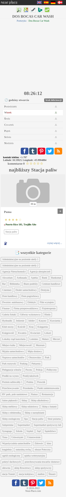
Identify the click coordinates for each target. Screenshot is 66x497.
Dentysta (45, 290)
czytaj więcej (53, 243)
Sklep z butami (49, 406)
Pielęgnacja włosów (11, 369)
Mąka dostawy (35, 351)
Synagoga (7, 431)
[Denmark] (60, 3)
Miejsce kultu (8, 345)
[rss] (58, 151)
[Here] (33, 10)
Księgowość (8, 333)
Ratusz (34, 394)
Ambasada (22, 277)
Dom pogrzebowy (30, 296)
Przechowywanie (10, 388)
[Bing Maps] (40, 10)
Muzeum (40, 345)
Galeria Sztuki (9, 314)
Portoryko (21, 20)
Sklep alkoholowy (40, 400)
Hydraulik (7, 320)
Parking (23, 363)
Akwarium (7, 277)
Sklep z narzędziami (34, 412)
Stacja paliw (11, 231)
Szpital (29, 431)
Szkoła (19, 431)
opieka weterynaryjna (34, 455)
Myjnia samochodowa (13, 351)
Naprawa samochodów (13, 357)
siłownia (6, 468)
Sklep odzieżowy (29, 406)
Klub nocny (8, 327)
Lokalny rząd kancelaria (13, 339)
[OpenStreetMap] (19, 10)
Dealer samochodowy (26, 290)
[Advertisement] (33, 56)
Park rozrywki (9, 363)
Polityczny (52, 369)
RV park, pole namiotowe (14, 394)
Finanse (6, 308)
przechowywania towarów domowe (42, 461)
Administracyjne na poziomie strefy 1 (20, 259)
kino (49, 443)
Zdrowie (39, 443)
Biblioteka (15, 284)
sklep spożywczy (43, 468)
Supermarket (23, 425)
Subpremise (8, 425)
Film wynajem (47, 302)
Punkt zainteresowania (48, 388)
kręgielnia (7, 449)
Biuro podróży (31, 284)
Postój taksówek (31, 376)
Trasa (4, 437)
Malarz (45, 339)
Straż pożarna (54, 419)
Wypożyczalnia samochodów (16, 443)
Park (47, 357)
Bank (44, 277)
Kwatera (22, 333)
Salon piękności (9, 400)
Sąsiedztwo (50, 431)
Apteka (34, 277)
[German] (53, 3)
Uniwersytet (17, 437)
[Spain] (46, 3)
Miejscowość (25, 345)
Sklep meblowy (9, 406)
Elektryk (31, 302)
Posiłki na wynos (10, 376)
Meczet (56, 339)
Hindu (47, 314)
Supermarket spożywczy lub (47, 425)
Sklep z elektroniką (11, 412)
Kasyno (42, 320)
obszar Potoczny (43, 449)
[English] (39, 3)
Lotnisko (33, 339)
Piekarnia (36, 363)
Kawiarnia (55, 320)
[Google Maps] (26, 10)
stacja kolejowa (26, 474)
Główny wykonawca (30, 314)
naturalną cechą (23, 449)
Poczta (28, 369)
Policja (39, 369)
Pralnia (29, 382)
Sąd (39, 431)
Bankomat (56, 277)
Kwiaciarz (35, 333)
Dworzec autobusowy (12, 302)
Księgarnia (42, 327)
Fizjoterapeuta (49, 308)
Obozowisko (35, 357)
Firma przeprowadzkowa (26, 308)
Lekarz (47, 333)
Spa (26, 419)
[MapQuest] (47, 10)
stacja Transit (8, 474)
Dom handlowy (9, 296)
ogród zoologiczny (11, 455)
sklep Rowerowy (22, 468)
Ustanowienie (34, 437)
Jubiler (31, 320)
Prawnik (41, 382)
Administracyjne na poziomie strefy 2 (20, 265)
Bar (4, 284)
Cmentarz (7, 290)
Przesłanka (28, 388)
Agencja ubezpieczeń (40, 271)
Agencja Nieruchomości (14, 271)
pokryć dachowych (11, 461)
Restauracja (47, 394)
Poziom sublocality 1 (12, 382)
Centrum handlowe (51, 284)
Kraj (31, 327)
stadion (41, 474)
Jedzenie (20, 320)
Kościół (21, 327)
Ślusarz (52, 474)
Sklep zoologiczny (11, 419)
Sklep (24, 400)
